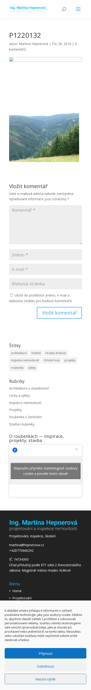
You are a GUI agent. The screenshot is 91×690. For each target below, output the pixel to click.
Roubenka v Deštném (25, 417)
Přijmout (45, 653)
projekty (69, 360)
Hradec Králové (56, 353)
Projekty (15, 409)
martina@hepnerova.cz (26, 545)
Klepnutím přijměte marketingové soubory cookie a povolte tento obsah (45, 471)
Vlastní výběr (45, 679)
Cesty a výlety (19, 395)
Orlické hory (52, 360)
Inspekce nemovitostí (25, 402)
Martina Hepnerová (33, 43)
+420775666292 (21, 550)
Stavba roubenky (21, 424)
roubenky (17, 368)
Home (17, 591)
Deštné (36, 353)
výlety (32, 368)
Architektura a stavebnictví (29, 388)
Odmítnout (45, 666)
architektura (19, 353)
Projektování (22, 598)
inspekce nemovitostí (25, 360)
